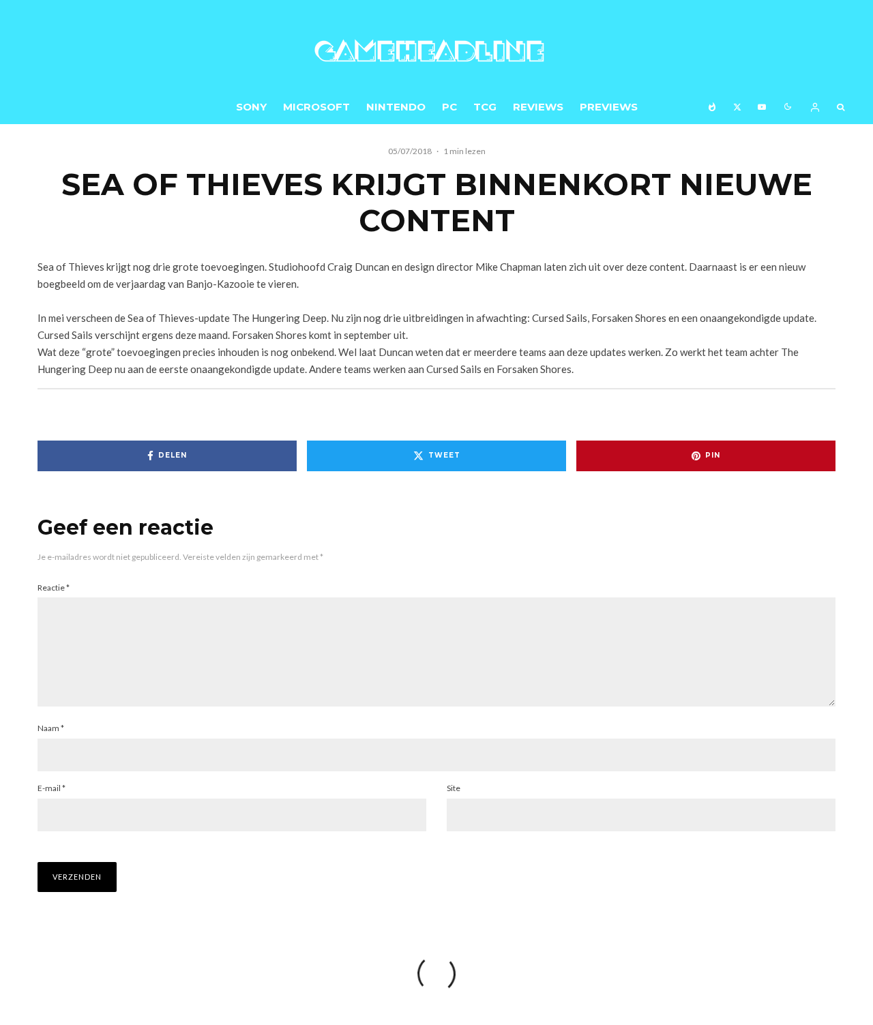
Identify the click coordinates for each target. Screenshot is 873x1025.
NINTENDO (396, 106)
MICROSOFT (316, 106)
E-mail (51, 788)
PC (449, 106)
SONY (251, 106)
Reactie (54, 587)
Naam (51, 728)
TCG (485, 106)
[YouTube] (762, 106)
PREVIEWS (609, 106)
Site (453, 788)
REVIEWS (538, 106)
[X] (737, 106)
